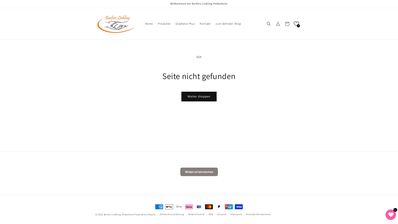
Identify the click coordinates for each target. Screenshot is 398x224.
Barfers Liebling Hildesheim (119, 214)
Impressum (236, 214)
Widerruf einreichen (199, 172)
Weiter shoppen (199, 96)
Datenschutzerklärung (172, 214)
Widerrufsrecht (196, 214)
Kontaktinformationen (258, 214)
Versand (221, 214)
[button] (268, 23)
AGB (211, 214)
